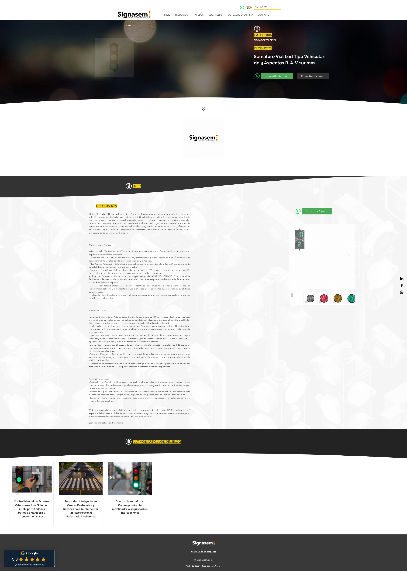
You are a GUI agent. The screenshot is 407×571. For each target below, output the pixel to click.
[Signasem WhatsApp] (402, 292)
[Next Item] (349, 256)
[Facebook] (402, 285)
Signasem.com (205, 559)
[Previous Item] (295, 256)
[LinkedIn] (402, 279)
